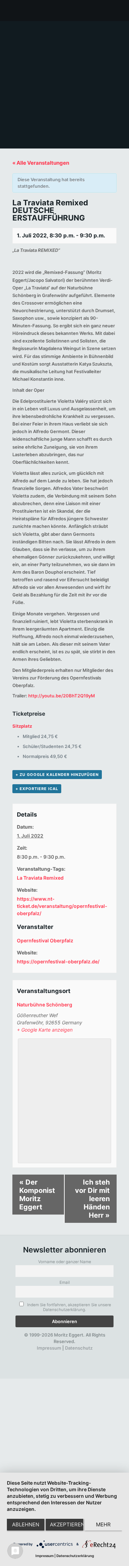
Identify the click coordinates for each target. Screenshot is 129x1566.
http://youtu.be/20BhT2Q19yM (61, 695)
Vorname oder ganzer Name (64, 1261)
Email (65, 1282)
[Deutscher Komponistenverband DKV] (85, 1355)
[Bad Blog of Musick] (73, 1355)
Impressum (49, 1348)
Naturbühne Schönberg (44, 1004)
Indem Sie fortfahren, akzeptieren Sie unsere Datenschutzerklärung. (68, 1307)
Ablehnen (25, 1524)
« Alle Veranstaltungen (40, 163)
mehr (103, 1524)
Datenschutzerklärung (75, 1556)
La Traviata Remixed (40, 878)
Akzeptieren (66, 1524)
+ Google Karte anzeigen (45, 1030)
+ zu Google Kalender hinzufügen (57, 774)
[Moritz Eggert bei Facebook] (26, 1355)
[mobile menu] (120, 10)
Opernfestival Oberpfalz (45, 940)
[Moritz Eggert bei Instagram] (61, 1355)
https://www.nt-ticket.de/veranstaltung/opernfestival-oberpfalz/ (62, 906)
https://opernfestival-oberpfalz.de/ (58, 961)
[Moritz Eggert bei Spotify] (97, 1355)
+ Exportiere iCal (36, 788)
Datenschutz (79, 1348)
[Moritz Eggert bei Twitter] (38, 1355)
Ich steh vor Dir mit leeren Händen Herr (92, 1198)
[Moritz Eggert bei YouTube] (49, 1355)
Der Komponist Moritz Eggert (37, 1194)
